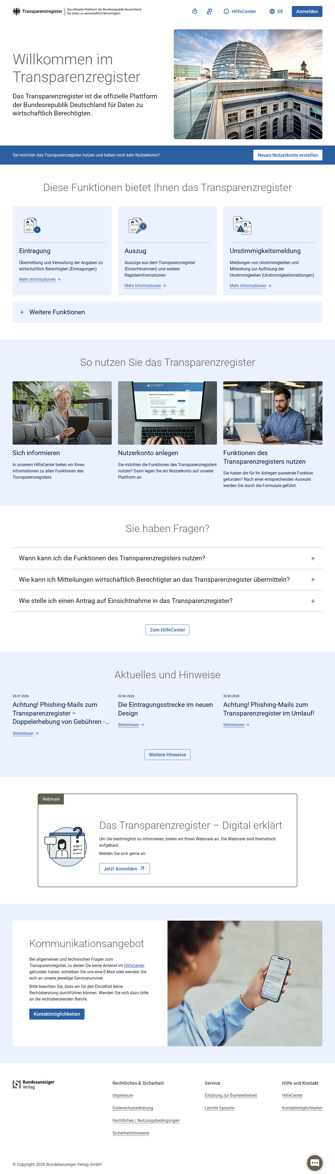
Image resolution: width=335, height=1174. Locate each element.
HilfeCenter (134, 965)
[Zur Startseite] (78, 11)
